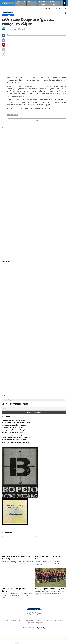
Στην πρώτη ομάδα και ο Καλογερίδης (14, 430)
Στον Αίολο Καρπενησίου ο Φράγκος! (13, 590)
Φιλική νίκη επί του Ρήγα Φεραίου (49, 589)
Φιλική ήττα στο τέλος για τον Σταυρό (14, 440)
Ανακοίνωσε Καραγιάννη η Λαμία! (13, 435)
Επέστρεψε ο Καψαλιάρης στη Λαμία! (14, 425)
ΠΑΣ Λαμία (38, 620)
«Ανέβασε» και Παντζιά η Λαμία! (12, 427)
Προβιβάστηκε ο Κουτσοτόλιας (12, 432)
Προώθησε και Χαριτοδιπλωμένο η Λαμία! (16, 422)
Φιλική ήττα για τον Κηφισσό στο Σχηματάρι (16, 437)
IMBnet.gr (42, 628)
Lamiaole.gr (13, 29)
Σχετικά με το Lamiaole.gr (25, 620)
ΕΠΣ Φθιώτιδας (47, 620)
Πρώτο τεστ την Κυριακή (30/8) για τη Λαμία (16, 442)
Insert (17, 643)
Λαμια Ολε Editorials (10, 620)
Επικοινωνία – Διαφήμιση (34, 623)
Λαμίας (32, 77)
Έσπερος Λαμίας (59, 620)
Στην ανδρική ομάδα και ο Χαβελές (13, 420)
